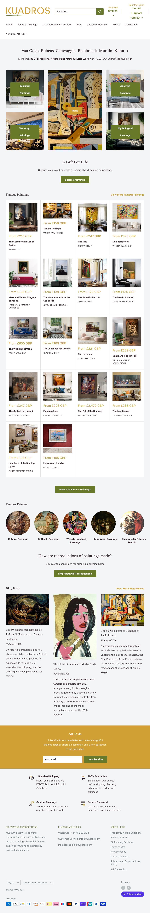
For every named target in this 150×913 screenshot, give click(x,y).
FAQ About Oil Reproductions (75, 573)
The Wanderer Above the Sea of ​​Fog (56, 299)
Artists (116, 24)
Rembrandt (15, 249)
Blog (79, 24)
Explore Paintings (75, 179)
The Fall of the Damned (90, 411)
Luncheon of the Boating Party (22, 465)
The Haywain (85, 354)
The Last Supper (121, 411)
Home (9, 24)
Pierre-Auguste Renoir (21, 471)
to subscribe (95, 759)
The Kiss (82, 241)
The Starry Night (52, 228)
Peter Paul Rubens (87, 415)
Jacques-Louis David (123, 301)
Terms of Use (117, 846)
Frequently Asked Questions (126, 832)
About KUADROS (15, 33)
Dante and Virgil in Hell (124, 355)
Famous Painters (119, 837)
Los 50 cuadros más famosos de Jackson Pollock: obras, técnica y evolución (24, 634)
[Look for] (100, 11)
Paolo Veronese (17, 353)
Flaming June (50, 411)
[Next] (144, 524)
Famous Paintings (27, 24)
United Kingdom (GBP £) (35, 882)
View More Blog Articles (130, 588)
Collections (131, 24)
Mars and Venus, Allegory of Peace (22, 299)
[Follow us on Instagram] (129, 888)
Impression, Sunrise (53, 463)
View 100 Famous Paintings (75, 489)
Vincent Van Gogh (53, 233)
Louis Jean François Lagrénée (19, 306)
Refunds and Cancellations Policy (125, 863)
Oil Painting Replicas (121, 842)
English (10, 882)
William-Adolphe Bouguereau (121, 361)
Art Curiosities (118, 869)
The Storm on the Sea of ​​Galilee (22, 243)
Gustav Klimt (85, 246)
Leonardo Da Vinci (122, 415)
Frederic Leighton (53, 415)
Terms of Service (119, 856)
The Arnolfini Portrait (89, 297)
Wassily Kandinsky (122, 246)
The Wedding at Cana (20, 348)
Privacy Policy (118, 851)
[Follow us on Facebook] (123, 888)
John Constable (86, 358)
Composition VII (120, 241)
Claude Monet (51, 353)
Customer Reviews (97, 24)
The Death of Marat (122, 297)
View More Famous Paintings (128, 194)
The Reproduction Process (56, 24)
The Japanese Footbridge (57, 348)
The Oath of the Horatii (21, 411)
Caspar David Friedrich (55, 305)
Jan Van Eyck (85, 301)
